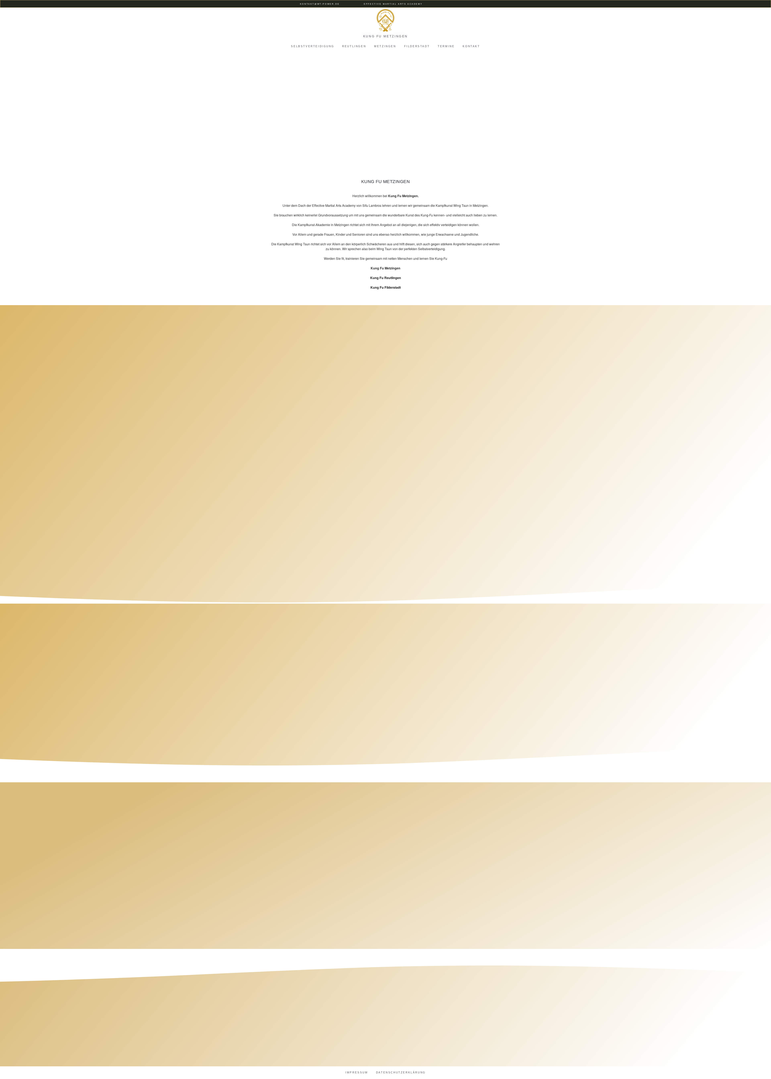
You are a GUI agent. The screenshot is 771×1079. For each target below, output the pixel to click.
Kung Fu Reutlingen (385, 277)
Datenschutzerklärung (401, 1072)
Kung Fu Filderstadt (385, 287)
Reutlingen (354, 46)
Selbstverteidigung (312, 46)
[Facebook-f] (454, 3)
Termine (446, 46)
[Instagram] (462, 3)
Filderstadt (417, 46)
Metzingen (385, 46)
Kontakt (471, 46)
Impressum (356, 1072)
